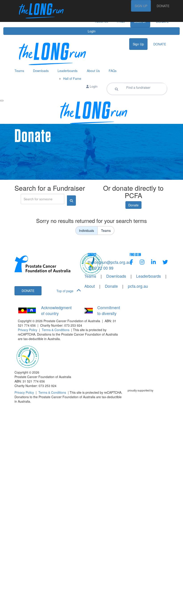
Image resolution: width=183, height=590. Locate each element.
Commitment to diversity (108, 310)
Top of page (65, 291)
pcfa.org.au (138, 286)
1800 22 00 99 (100, 268)
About (89, 286)
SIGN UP (141, 6)
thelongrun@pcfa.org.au (109, 262)
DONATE (163, 6)
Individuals (86, 230)
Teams (106, 230)
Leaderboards (148, 276)
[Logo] (39, 11)
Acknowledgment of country (56, 310)
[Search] (116, 89)
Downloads (116, 276)
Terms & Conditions (55, 330)
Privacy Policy (27, 330)
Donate (133, 205)
